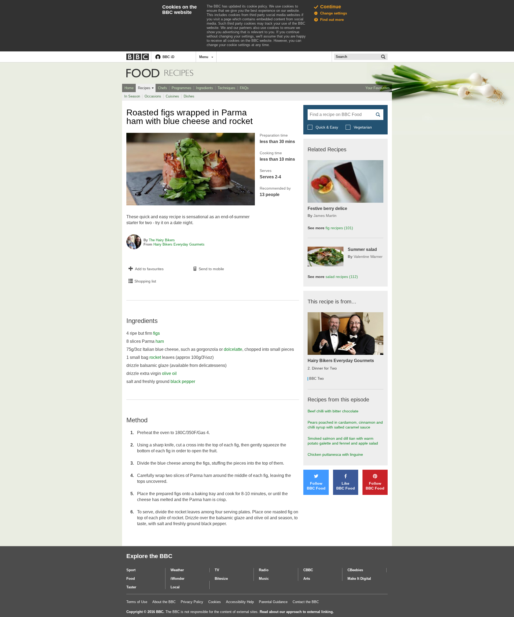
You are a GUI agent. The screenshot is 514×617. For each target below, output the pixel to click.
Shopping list (145, 281)
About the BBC (164, 602)
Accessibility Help (240, 602)
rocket (155, 357)
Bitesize (221, 579)
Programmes (181, 88)
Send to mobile (211, 269)
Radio (264, 570)
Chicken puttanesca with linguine (335, 454)
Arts (306, 579)
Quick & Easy (327, 127)
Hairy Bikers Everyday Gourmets (179, 244)
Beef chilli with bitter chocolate (333, 411)
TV (217, 570)
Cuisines (172, 96)
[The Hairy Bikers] (133, 242)
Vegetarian (362, 127)
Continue (330, 6)
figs (156, 333)
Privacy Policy (192, 602)
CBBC (308, 570)
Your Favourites (377, 88)
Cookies (214, 602)
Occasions (153, 96)
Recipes (144, 88)
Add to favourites (149, 269)
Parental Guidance (273, 602)
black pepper (183, 381)
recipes (339, 228)
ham (160, 341)
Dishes (189, 96)
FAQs (244, 88)
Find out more (332, 20)
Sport (130, 570)
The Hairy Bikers (162, 240)
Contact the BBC (306, 602)
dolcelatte (233, 349)
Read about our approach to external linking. (297, 612)
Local (175, 587)
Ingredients (204, 88)
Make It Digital (359, 579)
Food (143, 73)
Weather (177, 570)
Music (264, 579)
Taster (131, 587)
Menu (203, 57)
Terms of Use (136, 602)
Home (129, 88)
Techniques (226, 88)
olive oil (169, 373)
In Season (132, 96)
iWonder (177, 579)
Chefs (162, 88)
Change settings (333, 13)
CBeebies (355, 570)
